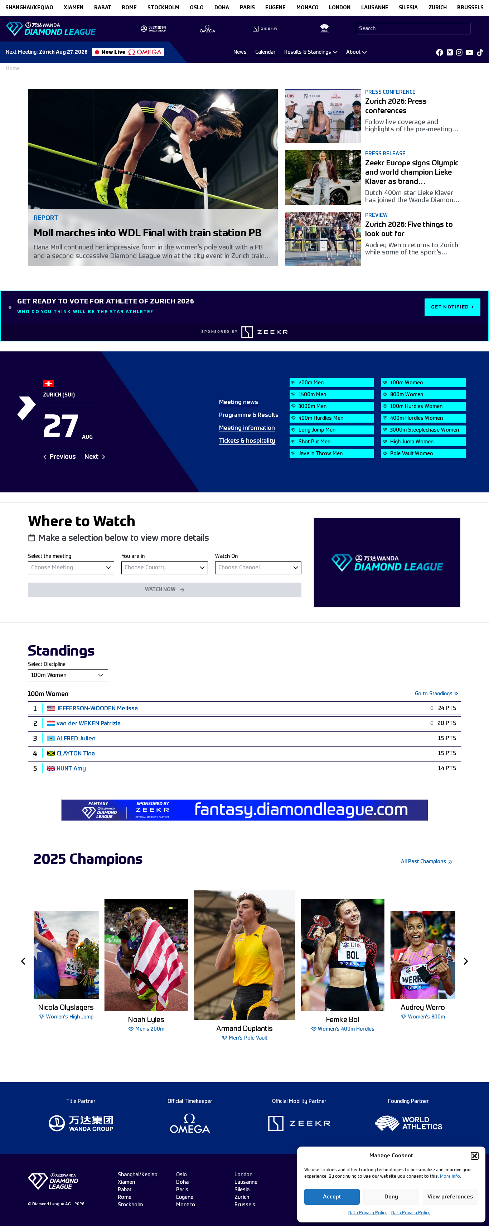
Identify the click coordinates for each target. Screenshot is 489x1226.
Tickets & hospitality (247, 441)
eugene (275, 7)
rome (129, 7)
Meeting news (238, 402)
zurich (438, 7)
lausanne (374, 7)
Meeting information (247, 428)
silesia (408, 7)
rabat (102, 7)
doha (221, 7)
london (339, 7)
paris (247, 7)
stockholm (163, 7)
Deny (391, 1197)
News (240, 52)
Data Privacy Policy (368, 1213)
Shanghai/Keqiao (29, 7)
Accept (332, 1197)
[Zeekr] (264, 332)
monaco (307, 7)
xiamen (73, 7)
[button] (474, 1155)
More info (450, 1176)
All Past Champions (423, 861)
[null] (71, 567)
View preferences (450, 1197)
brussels (470, 7)
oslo (197, 7)
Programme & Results (249, 415)
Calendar (265, 52)
